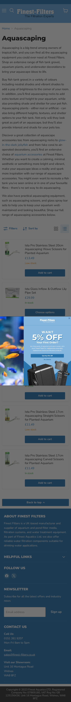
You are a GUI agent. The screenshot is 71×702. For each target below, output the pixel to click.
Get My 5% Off (47, 356)
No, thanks (47, 359)
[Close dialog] (69, 318)
